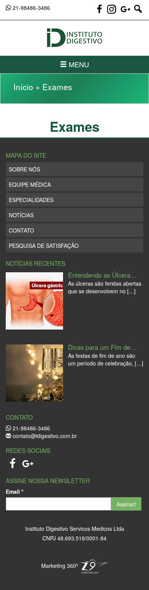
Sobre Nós (24, 169)
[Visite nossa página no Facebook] (100, 12)
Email (14, 491)
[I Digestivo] (74, 38)
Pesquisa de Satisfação (44, 245)
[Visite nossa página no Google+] (126, 12)
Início (23, 86)
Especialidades (31, 200)
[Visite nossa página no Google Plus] (28, 461)
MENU (78, 64)
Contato (21, 230)
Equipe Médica (30, 184)
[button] (138, 12)
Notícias (21, 215)
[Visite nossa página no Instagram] (111, 9)
